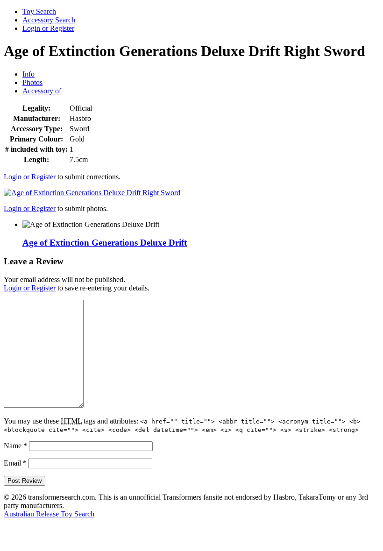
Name (15, 446)
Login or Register (48, 28)
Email (15, 463)
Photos (32, 82)
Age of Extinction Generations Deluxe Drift (104, 242)
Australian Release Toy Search (49, 514)
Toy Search (39, 11)
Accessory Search (48, 20)
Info (28, 74)
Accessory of (41, 91)
